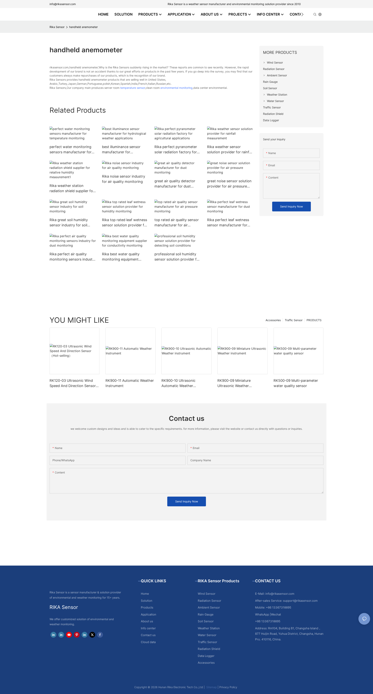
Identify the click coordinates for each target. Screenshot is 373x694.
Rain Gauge (206, 614)
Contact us (148, 635)
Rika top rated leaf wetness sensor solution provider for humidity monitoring (125, 223)
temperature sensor (132, 87)
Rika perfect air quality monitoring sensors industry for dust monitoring (73, 257)
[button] (302, 14)
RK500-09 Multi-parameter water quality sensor (296, 383)
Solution (146, 600)
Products (147, 607)
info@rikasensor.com (63, 4)
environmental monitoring (176, 87)
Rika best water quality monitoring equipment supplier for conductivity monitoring (122, 257)
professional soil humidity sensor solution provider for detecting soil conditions (177, 257)
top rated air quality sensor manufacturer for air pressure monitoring (176, 223)
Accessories (273, 320)
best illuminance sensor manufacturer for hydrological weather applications (121, 150)
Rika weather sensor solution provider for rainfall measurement (230, 150)
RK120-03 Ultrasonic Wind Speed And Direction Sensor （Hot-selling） (73, 383)
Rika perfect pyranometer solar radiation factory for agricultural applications (175, 150)
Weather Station (209, 628)
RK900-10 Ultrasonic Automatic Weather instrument (178, 383)
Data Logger (206, 656)
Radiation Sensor (209, 600)
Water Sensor (207, 635)
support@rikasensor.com (300, 600)
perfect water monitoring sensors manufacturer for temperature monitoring (71, 150)
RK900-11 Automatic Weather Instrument (129, 383)
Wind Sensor (206, 593)
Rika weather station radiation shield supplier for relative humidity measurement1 (72, 189)
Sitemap (211, 687)
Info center (148, 628)
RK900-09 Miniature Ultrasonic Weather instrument (234, 383)
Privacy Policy (228, 687)
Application (148, 614)
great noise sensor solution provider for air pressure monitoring (229, 184)
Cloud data (148, 642)
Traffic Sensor (293, 320)
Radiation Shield (209, 649)
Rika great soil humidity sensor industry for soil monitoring (69, 223)
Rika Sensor (57, 27)
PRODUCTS (314, 320)
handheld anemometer (83, 27)
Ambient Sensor (209, 607)
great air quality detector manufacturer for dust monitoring (174, 184)
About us (147, 621)
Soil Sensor (206, 621)
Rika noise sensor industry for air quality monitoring (123, 179)
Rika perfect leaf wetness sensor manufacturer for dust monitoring (228, 223)
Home (145, 593)
